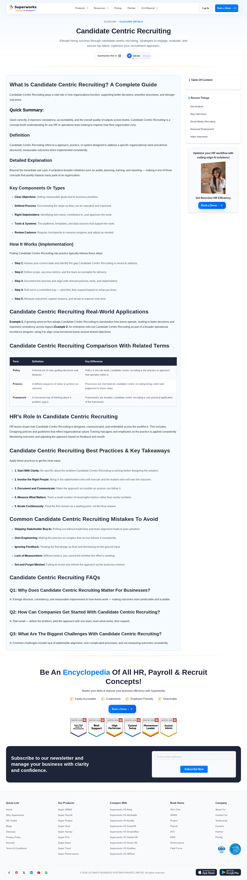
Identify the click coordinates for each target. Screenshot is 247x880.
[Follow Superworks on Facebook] (9, 873)
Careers (219, 826)
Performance (177, 842)
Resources (100, 8)
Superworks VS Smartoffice (124, 831)
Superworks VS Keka (121, 809)
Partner (131, 8)
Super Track (64, 848)
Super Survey (65, 831)
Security (10, 842)
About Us (220, 809)
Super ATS (63, 837)
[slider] (141, 57)
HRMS (173, 815)
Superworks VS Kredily (122, 820)
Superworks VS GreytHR (123, 826)
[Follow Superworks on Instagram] (16, 873)
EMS (172, 837)
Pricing (117, 8)
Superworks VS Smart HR (123, 842)
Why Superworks (15, 815)
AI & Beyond (148, 8)
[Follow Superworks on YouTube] (39, 873)
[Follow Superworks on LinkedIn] (31, 873)
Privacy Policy (13, 837)
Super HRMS (65, 809)
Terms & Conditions (16, 848)
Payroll (173, 826)
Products (80, 8)
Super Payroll (65, 815)
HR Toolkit (11, 820)
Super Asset (64, 842)
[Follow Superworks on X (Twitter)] (24, 873)
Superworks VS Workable (123, 815)
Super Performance (68, 853)
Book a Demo (224, 8)
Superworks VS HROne (122, 853)
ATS (172, 831)
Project (174, 820)
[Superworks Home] (22, 10)
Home (9, 809)
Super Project (65, 820)
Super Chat (64, 826)
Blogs (9, 826)
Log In (205, 8)
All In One (175, 809)
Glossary (110, 21)
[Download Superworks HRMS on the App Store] (206, 872)
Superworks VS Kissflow (122, 848)
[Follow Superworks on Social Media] (46, 873)
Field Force (176, 848)
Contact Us (221, 815)
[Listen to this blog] (129, 55)
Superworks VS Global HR (124, 837)
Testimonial (221, 820)
